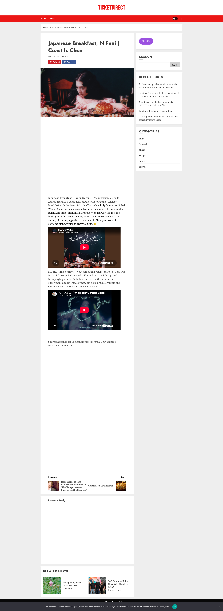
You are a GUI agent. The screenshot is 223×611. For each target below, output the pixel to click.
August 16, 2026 (70, 589)
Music (142, 150)
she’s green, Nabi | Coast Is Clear (72, 584)
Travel (142, 166)
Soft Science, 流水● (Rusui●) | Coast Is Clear (118, 584)
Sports (142, 161)
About (53, 18)
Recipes (142, 155)
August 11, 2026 (115, 590)
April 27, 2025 (55, 56)
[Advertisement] (87, 139)
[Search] (180, 18)
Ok (175, 607)
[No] (219, 606)
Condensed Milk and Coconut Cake (156, 111)
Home (43, 18)
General (143, 144)
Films (141, 138)
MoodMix (146, 41)
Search (145, 56)
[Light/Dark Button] (175, 18)
